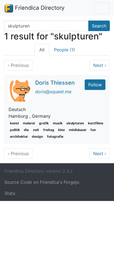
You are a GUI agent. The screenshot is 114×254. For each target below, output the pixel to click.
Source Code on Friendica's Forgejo (41, 182)
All (42, 49)
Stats (9, 193)
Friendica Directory (38, 7)
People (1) (64, 49)
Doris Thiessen (55, 82)
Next (99, 65)
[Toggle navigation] (102, 8)
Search (99, 26)
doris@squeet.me (53, 91)
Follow (95, 84)
